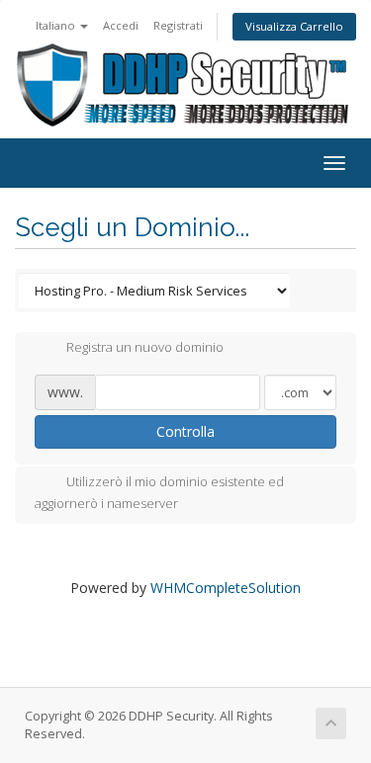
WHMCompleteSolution (225, 587)
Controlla (185, 431)
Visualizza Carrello (294, 26)
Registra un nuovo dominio (145, 348)
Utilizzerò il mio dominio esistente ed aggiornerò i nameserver (159, 493)
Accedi (121, 25)
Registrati (178, 25)
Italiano (57, 25)
